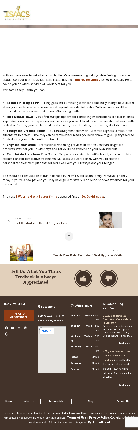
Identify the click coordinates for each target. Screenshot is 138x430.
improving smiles (87, 80)
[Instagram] (19, 328)
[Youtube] (13, 328)
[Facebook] (7, 328)
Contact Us (123, 401)
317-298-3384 (15, 304)
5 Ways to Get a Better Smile (36, 197)
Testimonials (56, 401)
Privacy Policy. (99, 417)
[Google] (7, 334)
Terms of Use (76, 417)
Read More (124, 343)
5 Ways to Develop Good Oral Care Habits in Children (117, 319)
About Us (29, 401)
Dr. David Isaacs (93, 197)
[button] (5, 13)
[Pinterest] (25, 328)
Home (8, 401)
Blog (90, 401)
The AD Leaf (101, 422)
